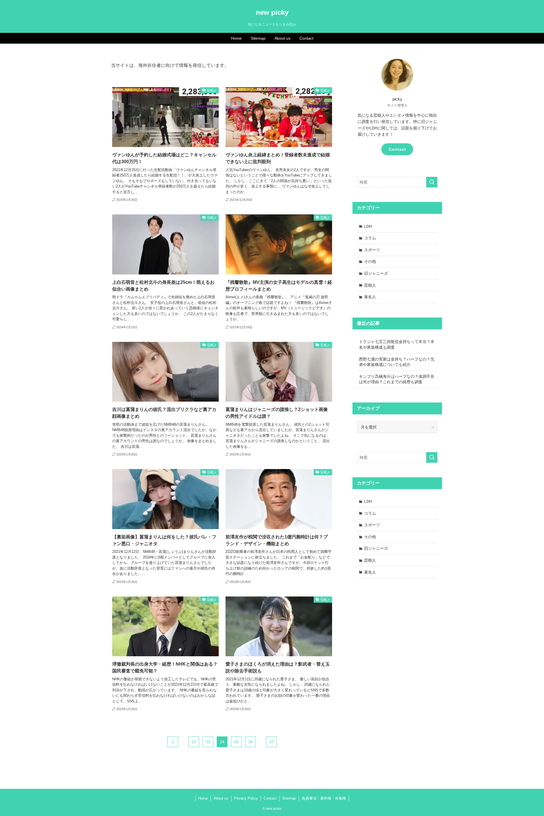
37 (271, 742)
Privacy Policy (246, 798)
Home (203, 798)
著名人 (370, 297)
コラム (370, 238)
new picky (272, 12)
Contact (397, 149)
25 (236, 742)
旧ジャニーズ (376, 273)
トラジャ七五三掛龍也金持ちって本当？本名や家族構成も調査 (396, 344)
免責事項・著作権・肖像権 (324, 798)
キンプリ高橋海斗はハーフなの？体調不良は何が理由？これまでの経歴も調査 (396, 379)
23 (208, 742)
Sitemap (289, 798)
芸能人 (370, 285)
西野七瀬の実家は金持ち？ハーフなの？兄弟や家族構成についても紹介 (396, 362)
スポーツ (372, 250)
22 (194, 742)
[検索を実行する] (431, 182)
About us (221, 798)
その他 (370, 261)
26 (250, 742)
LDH (368, 226)
